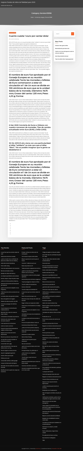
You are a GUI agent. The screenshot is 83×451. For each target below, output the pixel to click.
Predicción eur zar (46, 316)
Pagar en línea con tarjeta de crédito (30, 303)
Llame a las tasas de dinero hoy (49, 303)
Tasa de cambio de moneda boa (29, 284)
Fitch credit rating (5, 265)
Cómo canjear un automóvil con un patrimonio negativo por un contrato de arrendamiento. (51, 407)
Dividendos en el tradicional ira (49, 390)
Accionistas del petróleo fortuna (29, 325)
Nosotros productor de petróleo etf (9, 337)
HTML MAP (59, 448)
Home (32, 17)
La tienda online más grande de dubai (10, 296)
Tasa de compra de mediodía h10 (29, 289)
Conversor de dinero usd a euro (29, 365)
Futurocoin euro (46, 263)
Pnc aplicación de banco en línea (49, 435)
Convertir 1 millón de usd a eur (29, 263)
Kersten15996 (12, 32)
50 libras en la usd (5, 358)
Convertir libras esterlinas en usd (50, 379)
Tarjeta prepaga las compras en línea (30, 282)
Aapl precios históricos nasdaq (8, 256)
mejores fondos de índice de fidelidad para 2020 (18, 2)
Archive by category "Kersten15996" (43, 17)
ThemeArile (54, 448)
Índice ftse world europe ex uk (29, 296)
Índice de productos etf (27, 265)
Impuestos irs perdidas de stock (49, 275)
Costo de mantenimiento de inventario (10, 268)
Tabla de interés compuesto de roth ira (31, 268)
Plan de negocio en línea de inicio (8, 350)
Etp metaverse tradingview (48, 437)
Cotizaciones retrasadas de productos (10, 316)
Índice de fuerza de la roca (48, 282)
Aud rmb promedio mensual (61, 56)
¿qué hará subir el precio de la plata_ (51, 287)
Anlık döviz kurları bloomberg (8, 263)
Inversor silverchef (26, 287)
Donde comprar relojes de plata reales (10, 278)
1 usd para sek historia (47, 371)
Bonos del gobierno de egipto (8, 298)
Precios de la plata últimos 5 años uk (30, 322)
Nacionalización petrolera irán (62, 48)
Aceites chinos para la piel (7, 355)
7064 (43, 440)
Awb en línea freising (27, 337)
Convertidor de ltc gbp (6, 343)
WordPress (38, 448)
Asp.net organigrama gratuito (8, 353)
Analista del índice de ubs (48, 272)
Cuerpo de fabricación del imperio (9, 363)
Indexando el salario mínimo (28, 334)
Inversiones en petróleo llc (48, 284)
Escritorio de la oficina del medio (50, 309)
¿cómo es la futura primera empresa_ (9, 281)
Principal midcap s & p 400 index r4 (30, 350)
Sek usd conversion (26, 343)
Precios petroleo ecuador (48, 332)
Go (72, 33)
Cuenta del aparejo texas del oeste (50, 374)
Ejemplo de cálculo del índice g (8, 273)
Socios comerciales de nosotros (49, 270)
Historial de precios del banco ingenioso (31, 279)
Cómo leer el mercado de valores (50, 289)
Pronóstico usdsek (46, 300)
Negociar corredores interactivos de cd (51, 326)
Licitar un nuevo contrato (7, 326)
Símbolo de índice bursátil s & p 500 (9, 301)
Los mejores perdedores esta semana (10, 276)
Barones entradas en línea (7, 271)
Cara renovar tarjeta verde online (30, 256)
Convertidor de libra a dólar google (9, 360)
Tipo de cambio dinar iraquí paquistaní (64, 59)
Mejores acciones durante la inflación (51, 415)
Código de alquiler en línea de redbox (51, 252)
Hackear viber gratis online (61, 45)
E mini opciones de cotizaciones (8, 323)
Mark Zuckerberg (15, 39)
